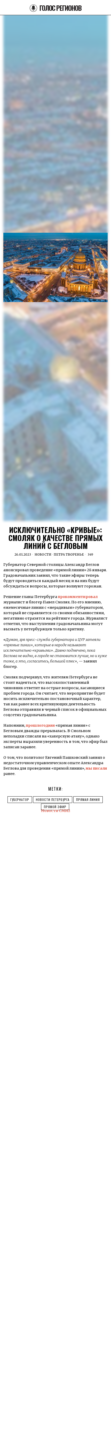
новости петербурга (52, 799)
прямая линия (88, 799)
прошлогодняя (40, 725)
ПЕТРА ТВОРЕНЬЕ (69, 554)
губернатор (19, 799)
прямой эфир (55, 807)
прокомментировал (78, 596)
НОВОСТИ (43, 554)
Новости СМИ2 (55, 810)
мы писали (96, 768)
